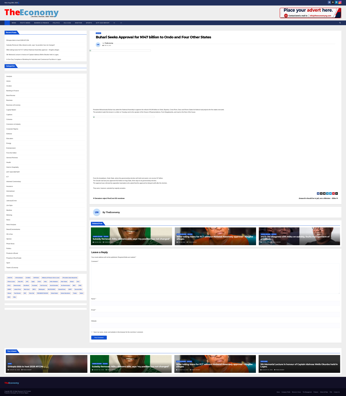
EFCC (9, 285)
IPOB (80, 285)
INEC (74, 285)
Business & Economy (13, 105)
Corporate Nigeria (12, 129)
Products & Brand (12, 253)
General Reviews (12, 157)
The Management (307, 392)
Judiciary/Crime (11, 200)
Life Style (9, 205)
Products (316, 392)
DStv (78, 281)
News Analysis (11, 224)
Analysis (9, 76)
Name (93, 299)
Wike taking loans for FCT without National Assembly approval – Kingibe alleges (32, 50)
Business (9, 100)
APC (27, 281)
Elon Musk (26, 285)
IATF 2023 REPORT (103, 23)
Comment (94, 261)
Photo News (25, 23)
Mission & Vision (296, 392)
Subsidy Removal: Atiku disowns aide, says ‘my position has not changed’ (30, 45)
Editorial (9, 133)
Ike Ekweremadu (65, 285)
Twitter (81, 293)
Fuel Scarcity (43, 285)
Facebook (34, 285)
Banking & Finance (41, 23)
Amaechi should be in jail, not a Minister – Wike (317, 198)
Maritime (9, 210)
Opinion (9, 239)
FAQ (331, 392)
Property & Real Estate (13, 258)
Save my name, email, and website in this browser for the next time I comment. (118, 332)
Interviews (9, 196)
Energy (8, 143)
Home (278, 392)
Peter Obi (31, 293)
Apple (33, 281)
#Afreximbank (19, 277)
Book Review (10, 95)
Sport (8, 263)
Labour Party (17, 289)
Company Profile (286, 392)
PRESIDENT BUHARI (42, 293)
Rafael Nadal (54, 293)
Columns (9, 119)
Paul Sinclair (17, 293)
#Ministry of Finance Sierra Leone (50, 277)
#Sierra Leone (11, 281)
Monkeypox (42, 289)
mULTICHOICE (51, 289)
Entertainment (11, 148)
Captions (9, 114)
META (34, 289)
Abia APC (20, 281)
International (10, 191)
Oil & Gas (67, 23)
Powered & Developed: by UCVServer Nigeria (16, 393)
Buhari (72, 281)
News (14, 23)
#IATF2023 (36, 277)
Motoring (9, 215)
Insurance (9, 186)
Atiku (45, 281)
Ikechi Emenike (54, 285)
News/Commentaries (13, 229)
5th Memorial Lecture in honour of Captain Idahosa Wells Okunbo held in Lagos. (32, 54)
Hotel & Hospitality (12, 167)
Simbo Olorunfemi (65, 293)
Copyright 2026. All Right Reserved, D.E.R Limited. (18, 391)
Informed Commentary (13, 181)
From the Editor (11, 153)
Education (9, 138)
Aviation (78, 23)
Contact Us (337, 392)
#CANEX (28, 277)
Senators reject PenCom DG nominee (110, 198)
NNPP (70, 289)
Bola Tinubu (64, 281)
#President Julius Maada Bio (70, 277)
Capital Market (11, 110)
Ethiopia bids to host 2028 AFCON (17, 40)
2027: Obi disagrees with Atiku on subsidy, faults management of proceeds (295, 237)
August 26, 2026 (14, 369)
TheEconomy (109, 43)
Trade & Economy (12, 267)
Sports (89, 23)
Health (8, 162)
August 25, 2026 (267, 369)
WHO (9, 297)
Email (93, 310)
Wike (14, 297)
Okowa (9, 293)
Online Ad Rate (324, 392)
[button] (340, 23)
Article (8, 81)
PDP (25, 293)
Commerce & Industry (13, 124)
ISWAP (9, 289)
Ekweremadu (17, 285)
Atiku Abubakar (54, 281)
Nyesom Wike (78, 289)
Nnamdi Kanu (61, 289)
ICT (7, 177)
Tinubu (75, 293)
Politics (56, 23)
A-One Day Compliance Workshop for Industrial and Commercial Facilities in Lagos (33, 59)
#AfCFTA (10, 277)
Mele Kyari (26, 289)
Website (94, 321)
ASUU (39, 281)
